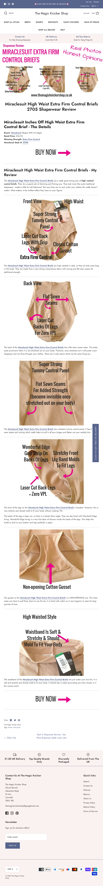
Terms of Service (90, 811)
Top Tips (89, 2)
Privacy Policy (89, 802)
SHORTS (39, 22)
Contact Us (88, 785)
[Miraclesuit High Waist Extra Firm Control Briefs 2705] (51, 159)
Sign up (12, 845)
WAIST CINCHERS (71, 22)
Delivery (86, 789)
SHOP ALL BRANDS (46, 29)
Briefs (10, 727)
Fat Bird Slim (84, 6)
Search (86, 781)
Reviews (96, 2)
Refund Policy (89, 806)
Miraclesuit (16, 727)
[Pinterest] (13, 4)
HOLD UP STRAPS (91, 22)
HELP (62, 29)
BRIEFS (27, 22)
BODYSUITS (53, 22)
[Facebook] (5, 4)
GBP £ (93, 6)
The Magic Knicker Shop (14, 877)
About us (87, 798)
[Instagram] (9, 4)
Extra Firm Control (31, 139)
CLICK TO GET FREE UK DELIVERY (95, 443)
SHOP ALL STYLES (11, 22)
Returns (86, 794)
